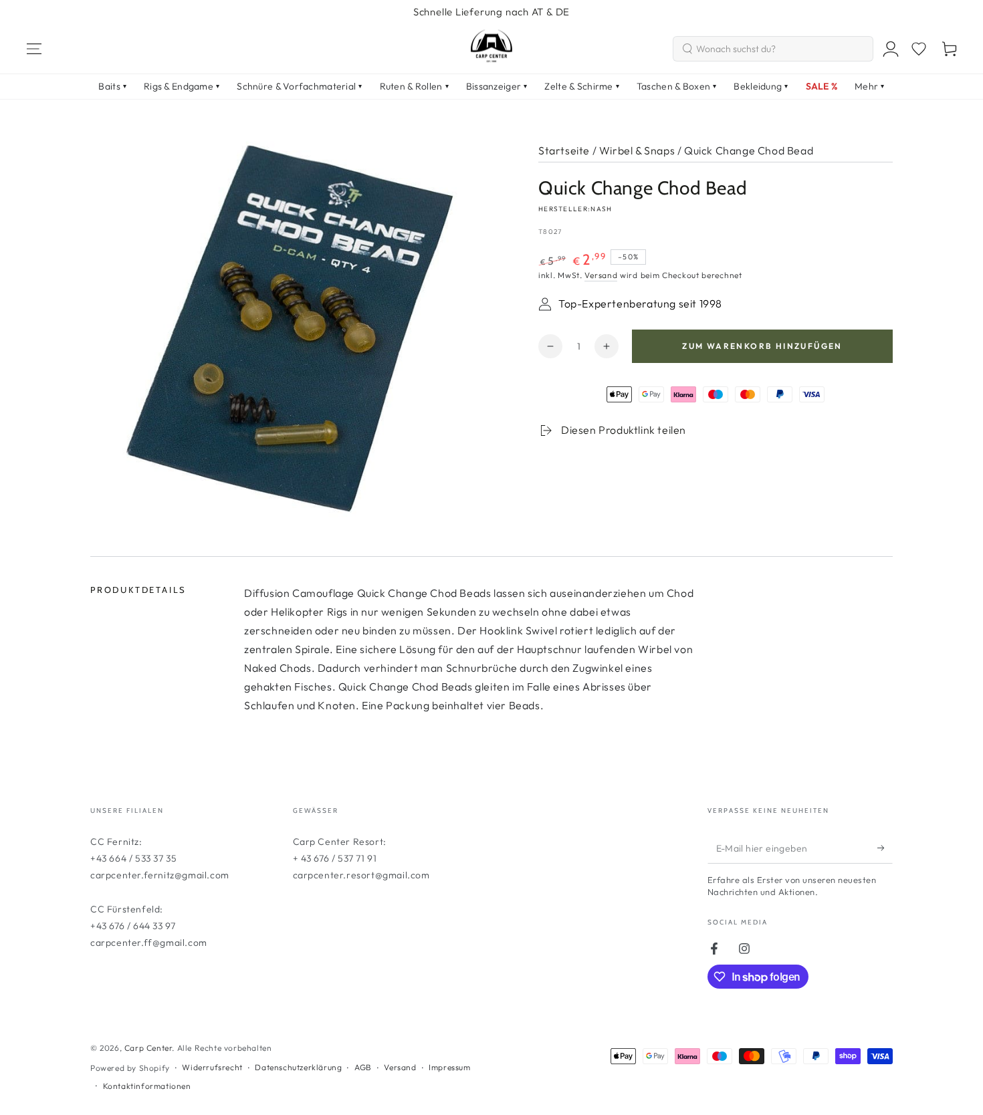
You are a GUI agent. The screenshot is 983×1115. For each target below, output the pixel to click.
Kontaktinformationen (147, 1086)
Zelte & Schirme (581, 86)
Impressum (449, 1067)
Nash (601, 209)
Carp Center (148, 1048)
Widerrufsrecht (212, 1067)
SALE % (822, 86)
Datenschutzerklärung (298, 1067)
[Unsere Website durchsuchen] (687, 49)
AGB (363, 1067)
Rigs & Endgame (181, 86)
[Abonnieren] (885, 848)
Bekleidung (761, 86)
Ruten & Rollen (414, 86)
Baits (112, 86)
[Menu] (34, 49)
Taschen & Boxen (676, 86)
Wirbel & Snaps (637, 150)
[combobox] (773, 48)
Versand (600, 275)
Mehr (869, 86)
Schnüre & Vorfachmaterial (299, 86)
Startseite (564, 150)
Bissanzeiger (497, 86)
